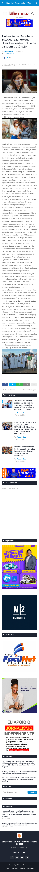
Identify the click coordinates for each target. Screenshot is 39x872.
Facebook (14, 868)
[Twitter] (7, 58)
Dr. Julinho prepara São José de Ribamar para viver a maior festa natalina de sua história (19, 772)
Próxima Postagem (29, 390)
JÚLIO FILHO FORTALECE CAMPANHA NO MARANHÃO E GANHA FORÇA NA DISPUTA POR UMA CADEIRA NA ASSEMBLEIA (25, 428)
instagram (30, 868)
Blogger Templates (23, 865)
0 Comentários (9, 53)
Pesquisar (36, 3)
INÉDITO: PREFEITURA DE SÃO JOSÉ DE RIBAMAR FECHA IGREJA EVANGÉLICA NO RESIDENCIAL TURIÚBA (19, 779)
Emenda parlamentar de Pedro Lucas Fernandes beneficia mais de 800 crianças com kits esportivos (25, 451)
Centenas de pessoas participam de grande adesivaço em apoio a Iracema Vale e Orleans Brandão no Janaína (24, 405)
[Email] (10, 58)
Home (7, 868)
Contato (22, 868)
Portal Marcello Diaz (19, 3)
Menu (2, 3)
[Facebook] (4, 58)
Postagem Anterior (9, 390)
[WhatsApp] (19, 384)
